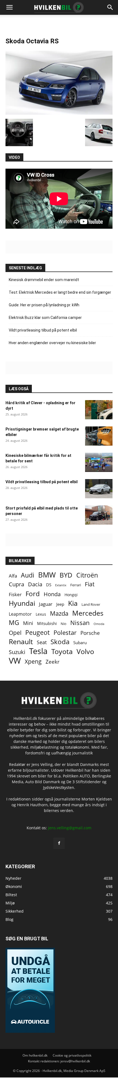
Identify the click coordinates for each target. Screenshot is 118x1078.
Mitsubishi (47, 623)
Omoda (99, 624)
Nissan (80, 623)
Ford (33, 593)
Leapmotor (20, 614)
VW (15, 660)
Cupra (16, 584)
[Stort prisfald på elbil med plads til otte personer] (99, 515)
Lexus (41, 614)
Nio (63, 623)
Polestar (65, 632)
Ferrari (75, 585)
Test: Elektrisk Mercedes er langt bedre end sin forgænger (60, 292)
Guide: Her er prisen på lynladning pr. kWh (44, 305)
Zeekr (53, 662)
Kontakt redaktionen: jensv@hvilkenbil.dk (59, 1061)
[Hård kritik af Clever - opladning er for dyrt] (99, 409)
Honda (52, 594)
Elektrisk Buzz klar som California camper (45, 317)
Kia (73, 603)
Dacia (35, 584)
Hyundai (22, 603)
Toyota (62, 651)
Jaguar (45, 604)
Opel (15, 632)
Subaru (80, 642)
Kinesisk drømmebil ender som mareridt (44, 280)
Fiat (89, 584)
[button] (110, 7)
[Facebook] (59, 843)
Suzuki (17, 652)
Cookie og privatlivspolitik (72, 1055)
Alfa (13, 576)
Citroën (87, 575)
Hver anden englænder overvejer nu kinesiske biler (52, 343)
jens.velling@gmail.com (69, 827)
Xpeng (33, 661)
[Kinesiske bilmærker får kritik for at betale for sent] (99, 462)
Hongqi (71, 594)
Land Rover (91, 604)
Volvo (85, 651)
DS (48, 584)
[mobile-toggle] (9, 7)
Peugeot (37, 632)
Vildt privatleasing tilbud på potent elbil (43, 330)
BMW (47, 575)
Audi (27, 575)
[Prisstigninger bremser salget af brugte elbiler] (99, 436)
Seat (42, 642)
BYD (66, 575)
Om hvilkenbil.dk (35, 1055)
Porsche (90, 633)
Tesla (38, 651)
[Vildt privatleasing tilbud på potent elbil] (99, 488)
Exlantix (60, 585)
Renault (21, 641)
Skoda (59, 641)
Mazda (59, 613)
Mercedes (87, 613)
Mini (28, 623)
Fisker (15, 594)
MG (14, 623)
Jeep (60, 604)
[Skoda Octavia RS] (59, 113)
